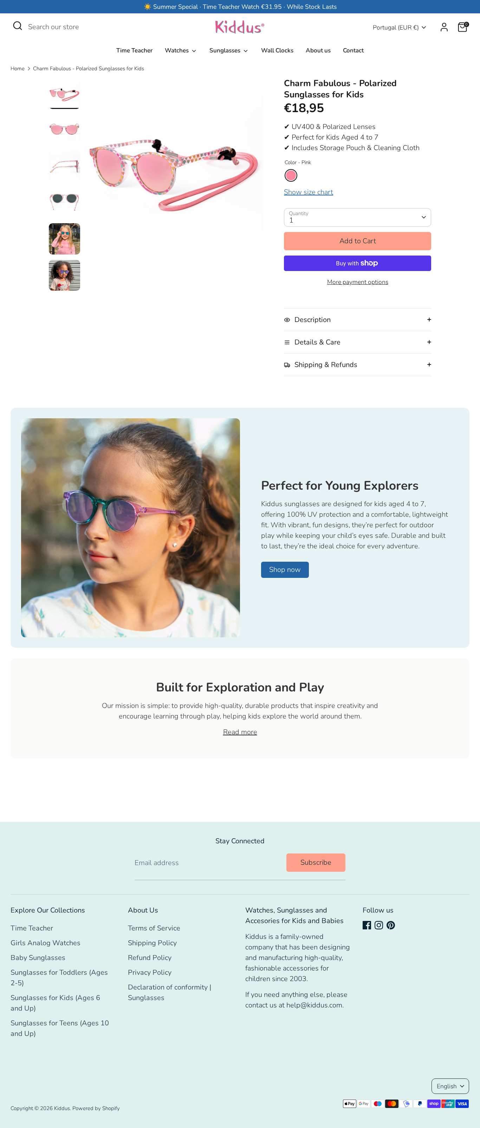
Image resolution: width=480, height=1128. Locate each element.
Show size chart (308, 192)
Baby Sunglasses (38, 957)
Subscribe (315, 862)
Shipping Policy (152, 943)
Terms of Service (154, 928)
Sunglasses (225, 50)
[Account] (444, 27)
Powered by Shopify (96, 1108)
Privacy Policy (149, 972)
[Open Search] (18, 26)
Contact (353, 50)
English (447, 1086)
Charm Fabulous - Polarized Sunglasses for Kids (88, 68)
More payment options (357, 282)
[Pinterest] (391, 925)
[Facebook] (367, 925)
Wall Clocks (277, 50)
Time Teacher (134, 50)
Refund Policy (149, 957)
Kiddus (62, 1108)
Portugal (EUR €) (396, 27)
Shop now (285, 569)
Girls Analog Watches (45, 943)
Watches (177, 50)
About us (318, 50)
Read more (240, 732)
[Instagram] (379, 925)
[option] (174, 169)
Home (18, 68)
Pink (291, 175)
